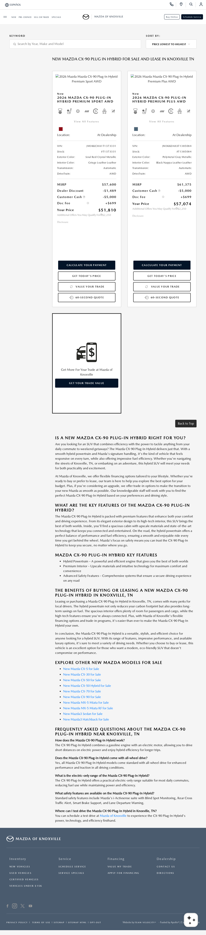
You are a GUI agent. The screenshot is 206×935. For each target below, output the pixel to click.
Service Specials (71, 873)
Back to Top (186, 423)
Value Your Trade (90, 286)
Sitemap (59, 922)
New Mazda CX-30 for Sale (82, 674)
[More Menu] (5, 17)
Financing (116, 859)
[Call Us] (173, 4)
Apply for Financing (123, 873)
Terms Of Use (40, 922)
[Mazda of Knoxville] (87, 16)
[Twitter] (22, 906)
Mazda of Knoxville (113, 816)
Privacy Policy (17, 922)
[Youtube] (30, 906)
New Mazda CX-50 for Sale (82, 680)
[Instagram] (14, 906)
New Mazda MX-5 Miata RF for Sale (88, 708)
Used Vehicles (20, 873)
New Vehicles (19, 866)
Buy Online (172, 17)
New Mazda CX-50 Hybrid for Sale (87, 686)
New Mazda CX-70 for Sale (82, 691)
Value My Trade (120, 866)
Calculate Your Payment (87, 265)
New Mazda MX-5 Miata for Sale (86, 702)
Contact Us (166, 866)
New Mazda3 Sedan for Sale (83, 714)
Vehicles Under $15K (25, 886)
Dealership (166, 859)
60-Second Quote (89, 297)
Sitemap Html (77, 922)
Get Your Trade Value (86, 383)
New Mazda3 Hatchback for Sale (86, 719)
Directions (165, 873)
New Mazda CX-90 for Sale (82, 697)
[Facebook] (7, 906)
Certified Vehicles (24, 879)
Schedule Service (192, 17)
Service (65, 859)
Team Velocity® (145, 922)
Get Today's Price (86, 275)
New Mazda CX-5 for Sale (81, 669)
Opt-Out (95, 922)
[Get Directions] (182, 4)
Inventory (17, 859)
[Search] (192, 4)
